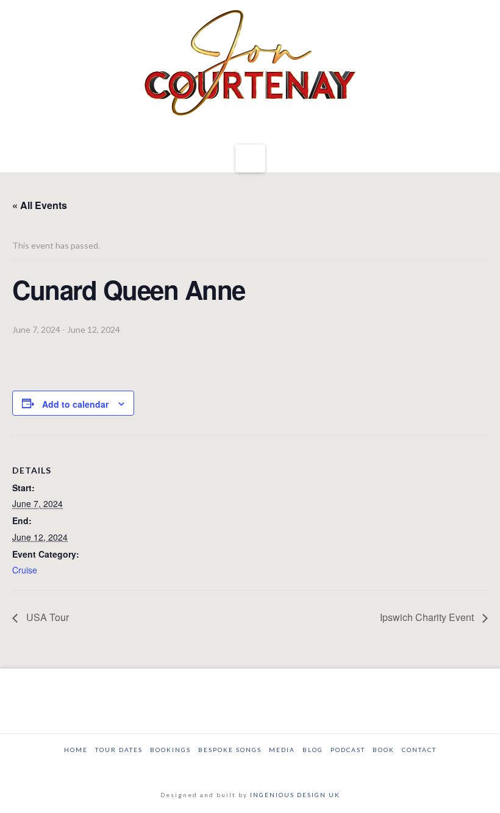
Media (282, 749)
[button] (250, 158)
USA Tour (46, 617)
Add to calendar (75, 404)
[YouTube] (260, 766)
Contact (419, 749)
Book (384, 749)
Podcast (347, 749)
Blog (312, 749)
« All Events (39, 205)
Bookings (170, 749)
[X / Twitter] (240, 766)
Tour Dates (119, 749)
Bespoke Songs (230, 749)
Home (76, 749)
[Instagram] (282, 766)
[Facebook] (218, 766)
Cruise (24, 570)
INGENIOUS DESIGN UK (295, 794)
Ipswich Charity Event (428, 617)
